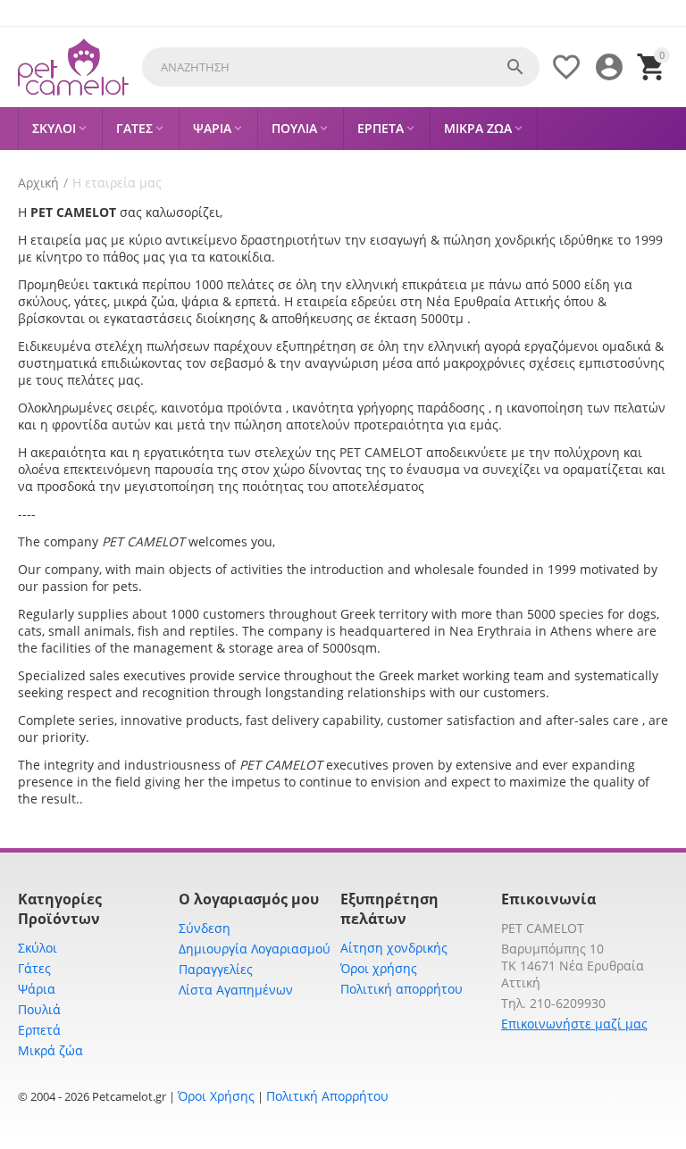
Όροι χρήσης (378, 968)
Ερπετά (39, 1029)
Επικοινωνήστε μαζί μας (574, 1023)
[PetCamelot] (73, 67)
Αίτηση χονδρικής (394, 947)
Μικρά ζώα (50, 1050)
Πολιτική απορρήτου (401, 988)
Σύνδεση (204, 928)
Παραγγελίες (216, 969)
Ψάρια (36, 988)
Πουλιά (39, 1009)
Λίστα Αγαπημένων (236, 989)
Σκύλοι (37, 947)
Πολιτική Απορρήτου (327, 1095)
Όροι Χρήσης (216, 1095)
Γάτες (34, 968)
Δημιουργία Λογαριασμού (254, 948)
